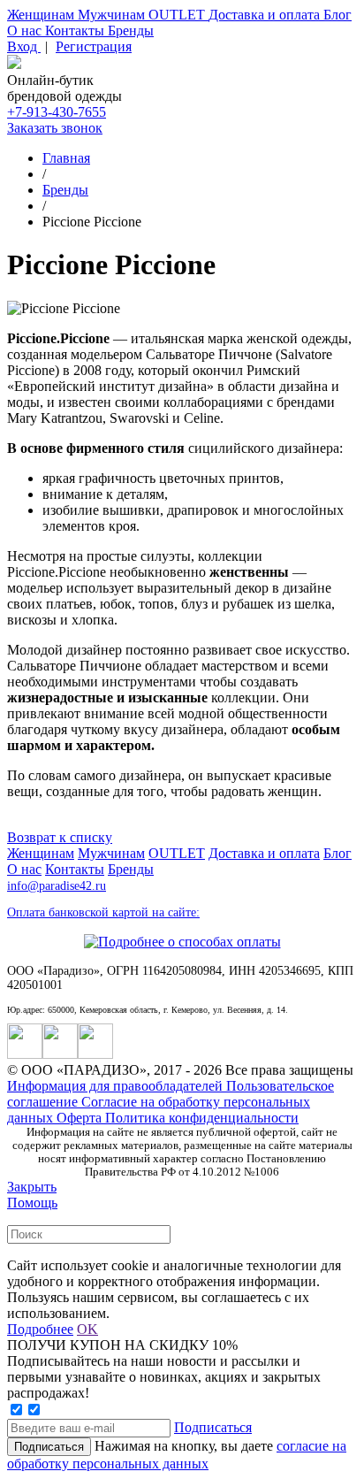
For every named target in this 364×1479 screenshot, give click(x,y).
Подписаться (213, 1427)
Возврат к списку (59, 837)
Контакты (76, 30)
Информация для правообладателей (116, 1085)
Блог (337, 14)
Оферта (81, 1117)
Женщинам (42, 14)
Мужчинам (113, 14)
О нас (26, 30)
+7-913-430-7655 (56, 111)
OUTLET (178, 14)
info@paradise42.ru (56, 886)
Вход (24, 46)
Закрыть (32, 1186)
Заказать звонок (54, 127)
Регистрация (94, 46)
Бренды (131, 30)
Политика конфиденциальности (202, 1117)
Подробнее (40, 1329)
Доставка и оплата (266, 14)
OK (87, 1329)
